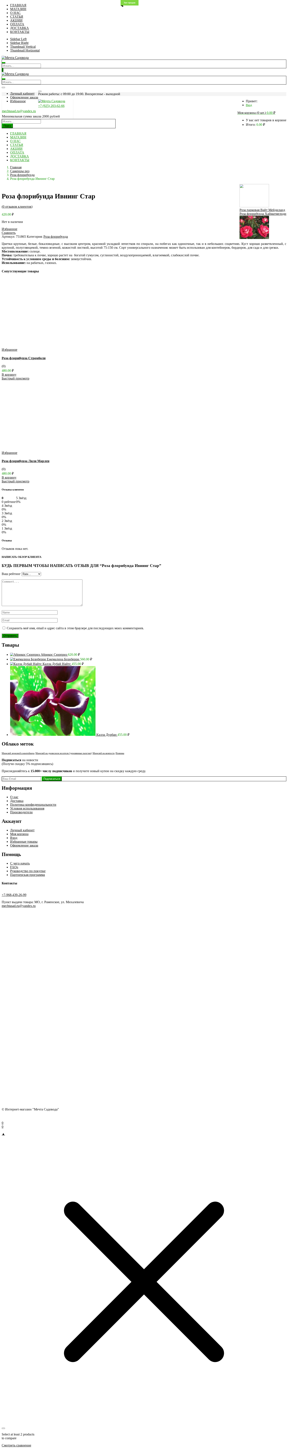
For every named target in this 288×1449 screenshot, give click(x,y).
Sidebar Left (18, 39)
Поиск (7, 125)
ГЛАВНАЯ (18, 5)
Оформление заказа (24, 97)
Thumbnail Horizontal (25, 50)
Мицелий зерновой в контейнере (18, 753)
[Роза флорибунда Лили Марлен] (44, 449)
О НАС (15, 13)
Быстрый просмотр (15, 378)
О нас (14, 797)
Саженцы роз (19, 171)
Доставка (16, 801)
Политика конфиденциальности (33, 804)
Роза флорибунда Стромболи (24, 358)
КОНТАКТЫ (19, 32)
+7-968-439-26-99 (14, 895)
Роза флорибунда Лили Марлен (25, 461)
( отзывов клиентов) (17, 206)
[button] (256, 113)
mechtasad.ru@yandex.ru (19, 111)
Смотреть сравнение (16, 1445)
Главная (16, 167)
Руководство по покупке (28, 871)
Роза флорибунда (22, 175)
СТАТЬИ (16, 16)
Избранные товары (24, 841)
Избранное (18, 101)
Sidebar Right (19, 43)
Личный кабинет (22, 93)
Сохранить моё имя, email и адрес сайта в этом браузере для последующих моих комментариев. (75, 628)
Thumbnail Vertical (23, 46)
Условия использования (27, 808)
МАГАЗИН (18, 9)
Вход (249, 105)
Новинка (120, 753)
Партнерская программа (27, 875)
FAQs (14, 867)
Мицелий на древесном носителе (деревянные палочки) (63, 753)
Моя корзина (19, 834)
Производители (21, 812)
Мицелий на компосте (104, 753)
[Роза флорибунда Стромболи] (44, 346)
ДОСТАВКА (19, 28)
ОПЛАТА (17, 24)
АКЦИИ (16, 20)
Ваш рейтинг (11, 574)
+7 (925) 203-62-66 (51, 106)
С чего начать (20, 863)
